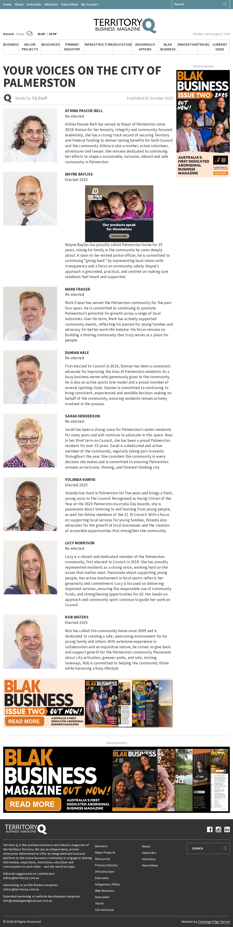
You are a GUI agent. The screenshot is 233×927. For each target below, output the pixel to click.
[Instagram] (218, 829)
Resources (50, 44)
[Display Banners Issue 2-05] (88, 702)
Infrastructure (99, 44)
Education (122, 44)
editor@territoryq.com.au (21, 878)
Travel (204, 44)
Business (10, 44)
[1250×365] (116, 779)
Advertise (51, 4)
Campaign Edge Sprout (214, 921)
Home (7, 4)
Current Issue (219, 46)
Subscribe (34, 4)
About (19, 4)
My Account (89, 4)
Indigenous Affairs (145, 46)
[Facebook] (210, 829)
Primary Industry (72, 46)
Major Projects (30, 46)
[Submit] (225, 4)
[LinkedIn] (227, 829)
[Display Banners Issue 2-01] (203, 123)
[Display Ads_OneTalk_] (119, 213)
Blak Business (167, 46)
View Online (69, 4)
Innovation (188, 44)
